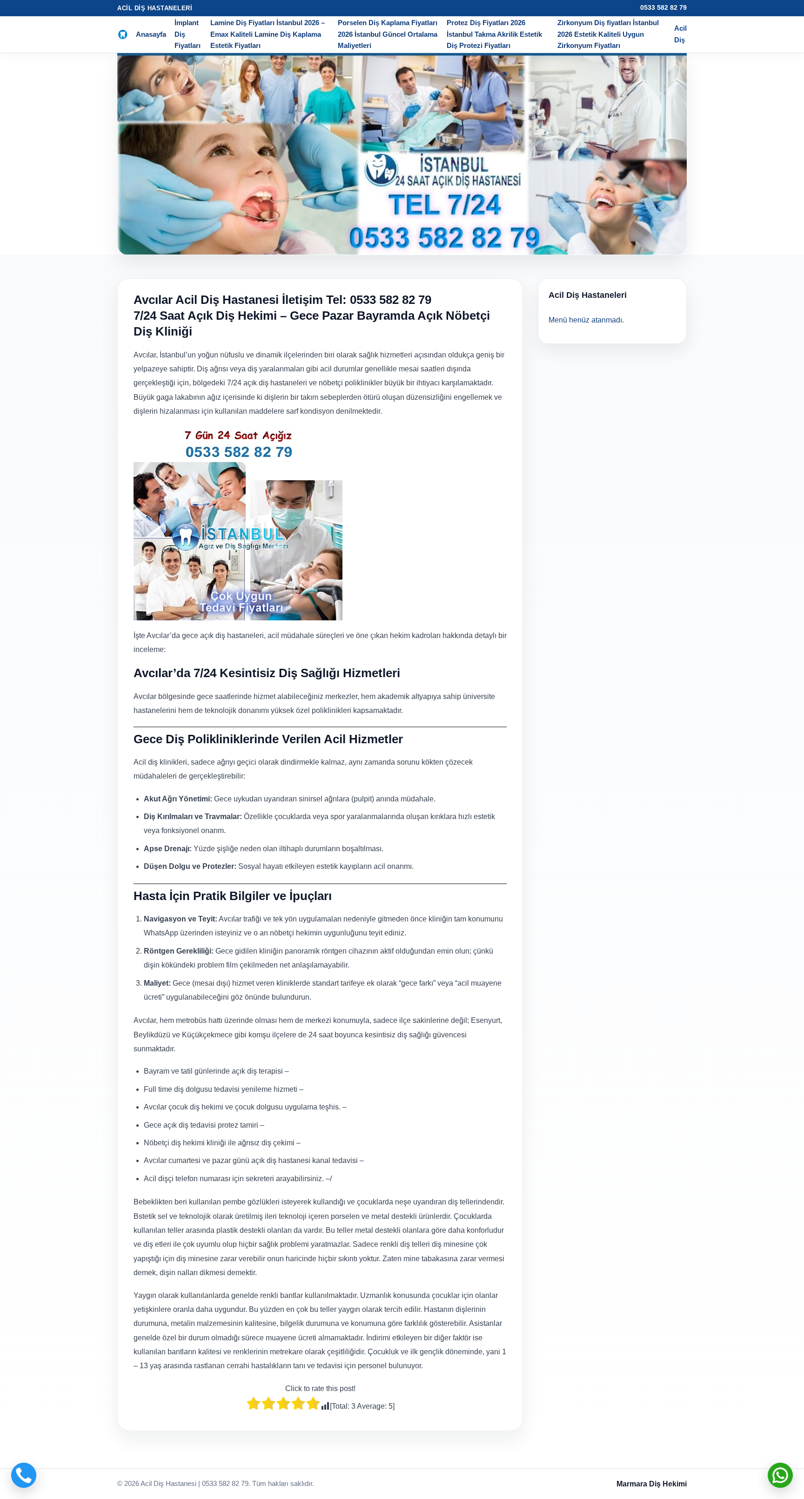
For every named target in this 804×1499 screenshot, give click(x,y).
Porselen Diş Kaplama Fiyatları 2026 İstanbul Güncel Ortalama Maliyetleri (387, 34)
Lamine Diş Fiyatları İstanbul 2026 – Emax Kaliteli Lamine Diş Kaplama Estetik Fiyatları (267, 34)
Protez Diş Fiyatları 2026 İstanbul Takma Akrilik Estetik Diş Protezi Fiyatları (494, 34)
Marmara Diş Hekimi (651, 1484)
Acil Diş (680, 34)
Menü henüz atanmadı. (586, 320)
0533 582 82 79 (663, 7)
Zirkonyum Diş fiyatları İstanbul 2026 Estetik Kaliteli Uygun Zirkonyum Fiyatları (608, 34)
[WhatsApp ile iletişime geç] (780, 1475)
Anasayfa (151, 34)
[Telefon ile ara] (23, 1475)
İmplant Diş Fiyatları (187, 34)
